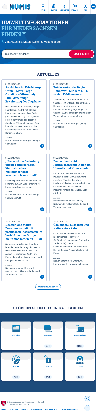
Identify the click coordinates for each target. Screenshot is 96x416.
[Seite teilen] (87, 398)
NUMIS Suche (81, 54)
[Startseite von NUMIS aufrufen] (23, 7)
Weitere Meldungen (46, 287)
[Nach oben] (87, 408)
